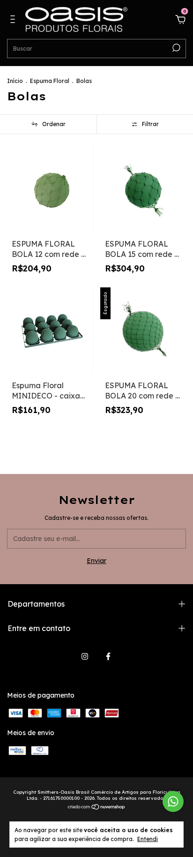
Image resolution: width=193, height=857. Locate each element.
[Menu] (14, 21)
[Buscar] (175, 48)
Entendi (147, 838)
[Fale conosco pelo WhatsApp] (173, 801)
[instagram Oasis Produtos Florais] (85, 656)
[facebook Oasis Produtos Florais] (108, 656)
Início (15, 80)
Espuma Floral (49, 80)
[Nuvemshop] (96, 808)
